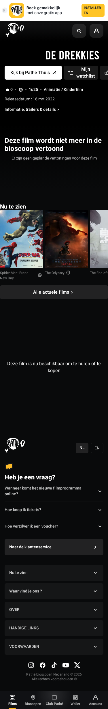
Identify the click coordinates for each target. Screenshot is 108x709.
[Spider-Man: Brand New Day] (21, 239)
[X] (77, 665)
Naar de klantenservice (30, 547)
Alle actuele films (51, 292)
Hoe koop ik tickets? (23, 510)
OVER (14, 610)
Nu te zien (18, 573)
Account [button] (95, 703)
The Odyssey (55, 272)
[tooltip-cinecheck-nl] (20, 90)
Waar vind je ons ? (25, 591)
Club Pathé (54, 703)
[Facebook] (42, 665)
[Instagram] (31, 665)
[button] (79, 31)
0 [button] (11, 90)
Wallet (75, 703)
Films (12, 703)
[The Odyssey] (66, 239)
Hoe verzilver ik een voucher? (31, 526)
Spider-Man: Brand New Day (14, 275)
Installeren (92, 10)
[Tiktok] (54, 665)
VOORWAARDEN (24, 647)
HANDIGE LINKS (24, 628)
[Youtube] (65, 665)
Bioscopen (33, 703)
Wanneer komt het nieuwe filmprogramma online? (43, 491)
